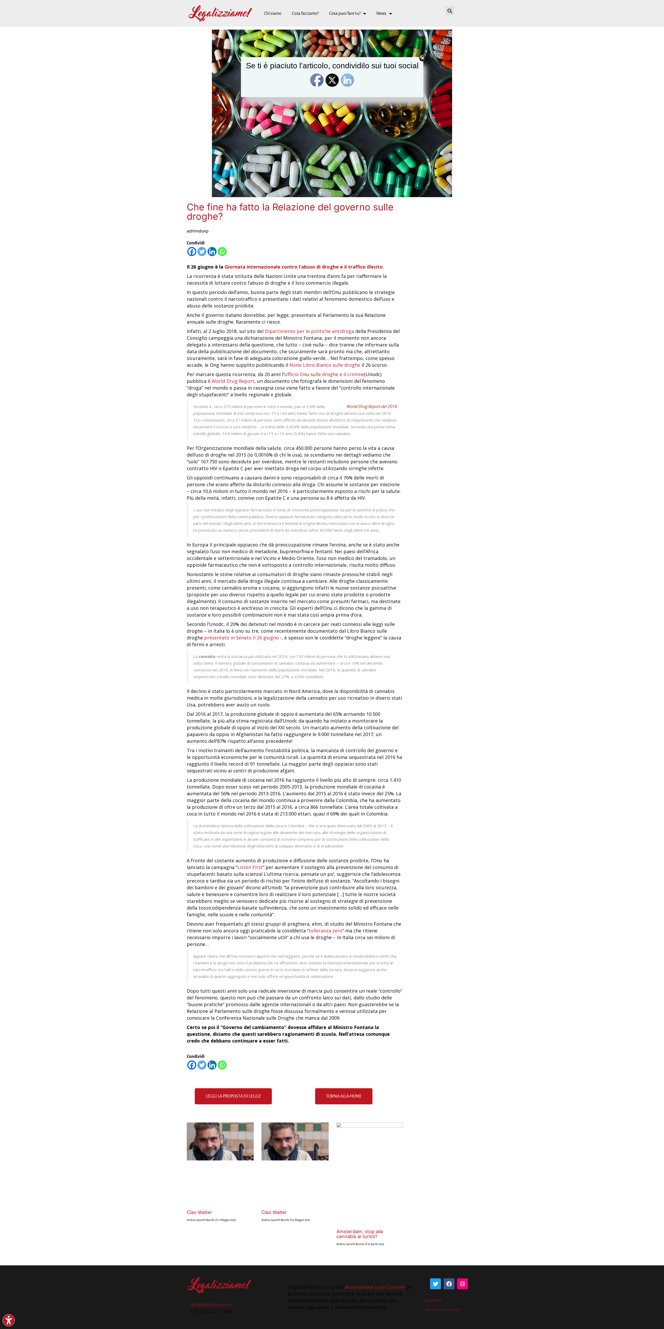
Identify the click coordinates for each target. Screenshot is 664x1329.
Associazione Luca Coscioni (375, 1287)
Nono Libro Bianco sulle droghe (324, 365)
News (381, 13)
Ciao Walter (199, 1212)
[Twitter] (201, 251)
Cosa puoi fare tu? (345, 13)
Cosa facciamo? (305, 13)
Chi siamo (272, 13)
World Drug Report (233, 381)
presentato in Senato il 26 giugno (241, 638)
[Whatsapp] (222, 251)
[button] (450, 10)
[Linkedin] (212, 251)
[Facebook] (191, 251)
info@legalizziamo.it (210, 1304)
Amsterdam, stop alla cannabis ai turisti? (359, 1234)
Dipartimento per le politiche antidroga (309, 331)
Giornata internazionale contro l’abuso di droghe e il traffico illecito (304, 267)
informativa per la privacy (442, 1309)
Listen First (250, 867)
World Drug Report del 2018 (372, 406)
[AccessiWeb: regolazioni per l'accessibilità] (9, 1320)
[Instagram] (462, 1283)
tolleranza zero (325, 930)
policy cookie (433, 1300)
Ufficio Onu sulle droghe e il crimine (324, 374)
